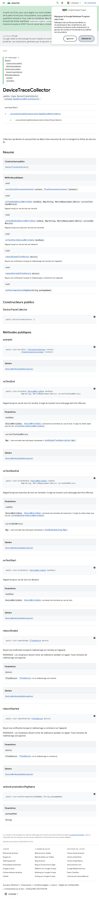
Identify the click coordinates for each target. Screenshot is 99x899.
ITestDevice (23, 257)
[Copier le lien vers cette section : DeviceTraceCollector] (29, 309)
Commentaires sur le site (14, 889)
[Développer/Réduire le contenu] (18, 57)
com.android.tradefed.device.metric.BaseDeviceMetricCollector (35, 114)
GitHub (5, 876)
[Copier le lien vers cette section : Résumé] (16, 152)
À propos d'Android (10, 885)
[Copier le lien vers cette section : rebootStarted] (21, 709)
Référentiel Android (10, 853)
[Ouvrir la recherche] (57, 2)
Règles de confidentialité (69, 885)
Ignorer (70, 38)
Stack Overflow (73, 872)
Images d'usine (8, 868)
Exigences (7, 857)
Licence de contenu (77, 835)
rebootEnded (11, 257)
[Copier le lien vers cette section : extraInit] (14, 339)
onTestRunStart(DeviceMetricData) (27, 515)
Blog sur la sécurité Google (45, 865)
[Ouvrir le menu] (3, 3)
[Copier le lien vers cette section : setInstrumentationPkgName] (37, 787)
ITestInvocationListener (55, 189)
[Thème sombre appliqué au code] (94, 316)
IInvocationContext (24, 189)
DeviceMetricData (24, 202)
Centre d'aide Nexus (75, 861)
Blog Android (40, 861)
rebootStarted (12, 273)
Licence (54, 885)
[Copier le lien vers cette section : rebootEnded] (20, 631)
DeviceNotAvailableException (19, 369)
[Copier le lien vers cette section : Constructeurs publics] (36, 302)
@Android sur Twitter (43, 853)
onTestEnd (10, 202)
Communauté (26, 885)
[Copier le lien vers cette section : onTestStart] (18, 560)
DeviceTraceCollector (15, 167)
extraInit (9, 189)
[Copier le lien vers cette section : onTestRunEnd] (21, 471)
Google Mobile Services (76, 868)
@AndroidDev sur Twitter (44, 857)
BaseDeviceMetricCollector (26, 99)
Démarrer (86, 38)
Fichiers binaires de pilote (12, 872)
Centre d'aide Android (75, 853)
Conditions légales (41, 885)
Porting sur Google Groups (45, 876)
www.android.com (74, 865)
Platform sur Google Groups (45, 868)
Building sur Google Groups (45, 872)
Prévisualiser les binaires (12, 865)
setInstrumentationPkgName (18, 290)
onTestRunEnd (11, 221)
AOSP (5, 51)
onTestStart (11, 240)
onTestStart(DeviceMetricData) (29, 426)
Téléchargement (9, 861)
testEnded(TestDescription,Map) (60, 440)
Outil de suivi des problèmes (77, 876)
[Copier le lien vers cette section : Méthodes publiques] (33, 332)
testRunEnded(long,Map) (56, 530)
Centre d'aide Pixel (74, 857)
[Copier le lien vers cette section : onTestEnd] (17, 381)
